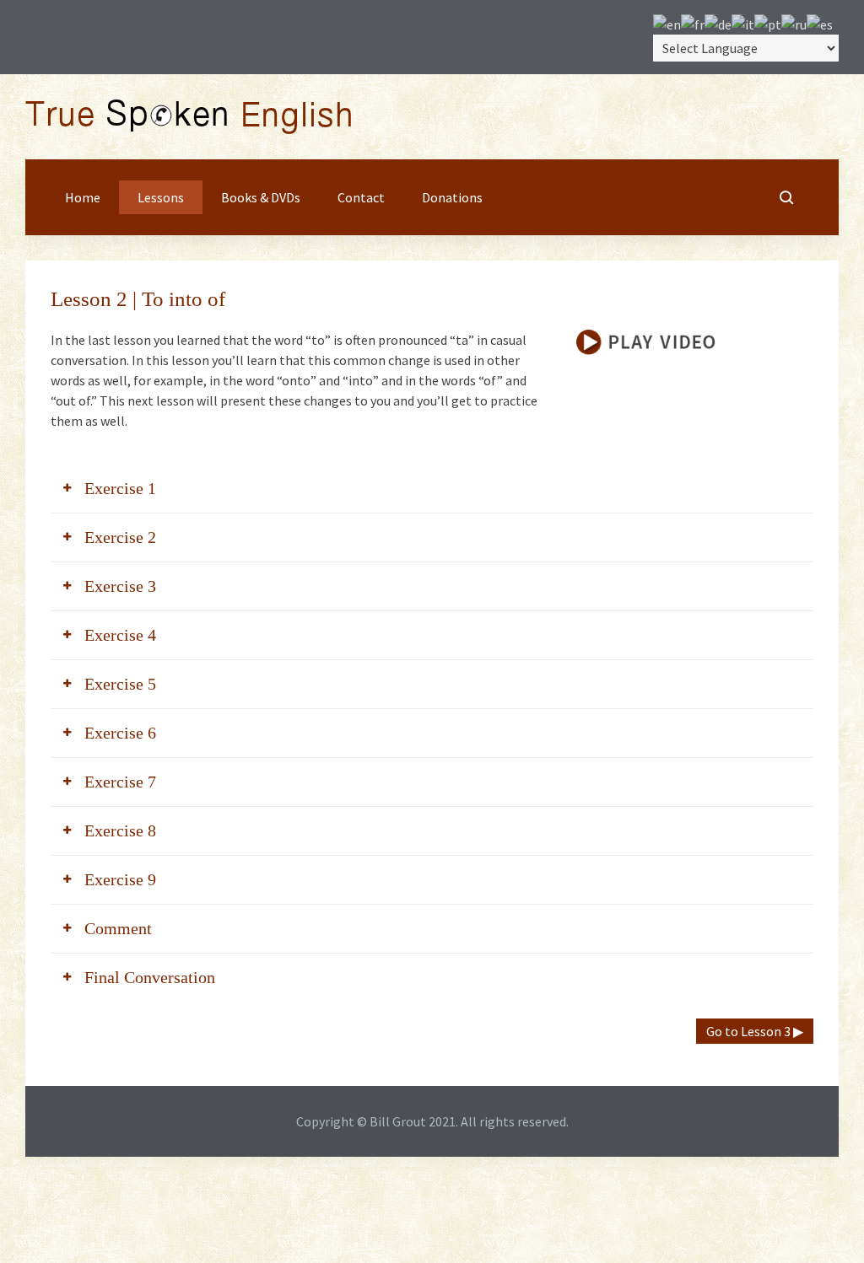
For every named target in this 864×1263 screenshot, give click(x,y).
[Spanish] (820, 22)
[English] (667, 22)
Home (82, 197)
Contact (361, 197)
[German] (718, 22)
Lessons (161, 197)
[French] (693, 22)
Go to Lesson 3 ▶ (754, 1031)
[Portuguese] (767, 22)
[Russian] (794, 22)
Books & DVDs (260, 197)
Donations (452, 197)
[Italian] (743, 22)
